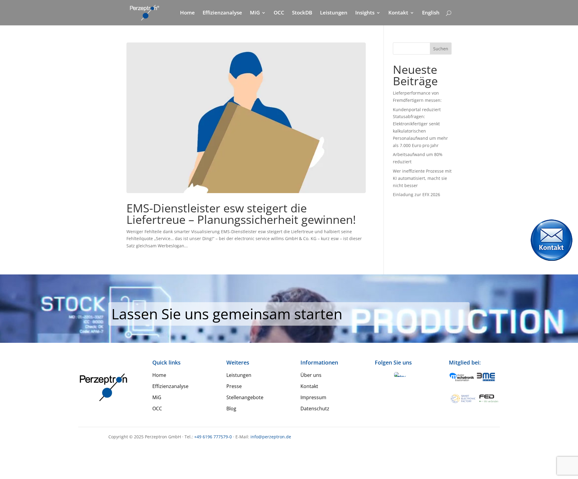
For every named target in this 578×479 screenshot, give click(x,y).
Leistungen (333, 13)
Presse (234, 386)
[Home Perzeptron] (144, 12)
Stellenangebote (244, 397)
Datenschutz (314, 408)
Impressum (313, 397)
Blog (231, 408)
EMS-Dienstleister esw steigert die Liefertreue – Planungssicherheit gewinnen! (241, 213)
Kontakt (398, 13)
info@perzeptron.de (270, 437)
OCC (279, 13)
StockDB (302, 13)
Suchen (440, 49)
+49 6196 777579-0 (213, 437)
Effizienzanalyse (222, 13)
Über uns (311, 375)
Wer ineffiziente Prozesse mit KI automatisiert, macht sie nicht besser (422, 178)
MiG (255, 13)
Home (187, 13)
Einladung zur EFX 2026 (416, 194)
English (431, 13)
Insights (364, 13)
